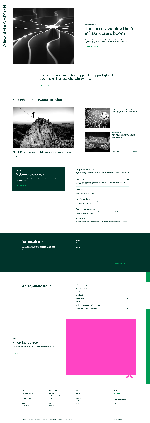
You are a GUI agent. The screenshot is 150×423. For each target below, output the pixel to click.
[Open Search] (145, 4)
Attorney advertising (69, 419)
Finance (23, 403)
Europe (50, 398)
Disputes (24, 400)
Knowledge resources (81, 400)
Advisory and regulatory (27, 393)
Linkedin (118, 393)
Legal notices (44, 419)
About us (78, 393)
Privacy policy (37, 419)
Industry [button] (78, 247)
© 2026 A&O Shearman (118, 419)
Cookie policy (30, 419)
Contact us (78, 398)
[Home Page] (4, 25)
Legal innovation (25, 405)
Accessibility (24, 419)
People (77, 403)
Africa (50, 403)
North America (52, 393)
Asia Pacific (51, 405)
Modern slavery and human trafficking (56, 419)
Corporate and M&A (26, 398)
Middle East (51, 400)
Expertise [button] (78, 240)
